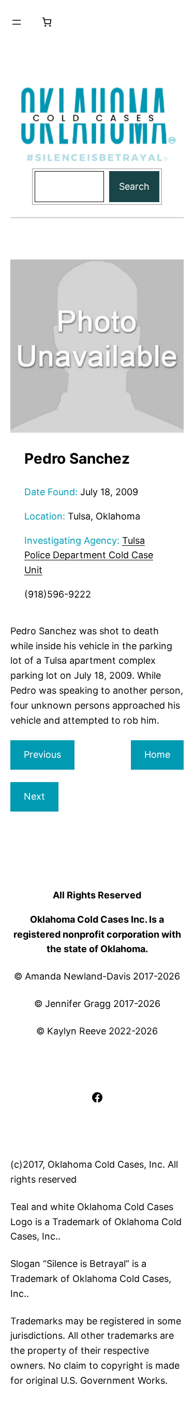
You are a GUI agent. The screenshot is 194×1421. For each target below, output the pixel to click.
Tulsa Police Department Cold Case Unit (88, 555)
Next (34, 796)
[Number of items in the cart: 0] (46, 22)
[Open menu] (16, 22)
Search (134, 186)
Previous (42, 754)
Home (157, 754)
